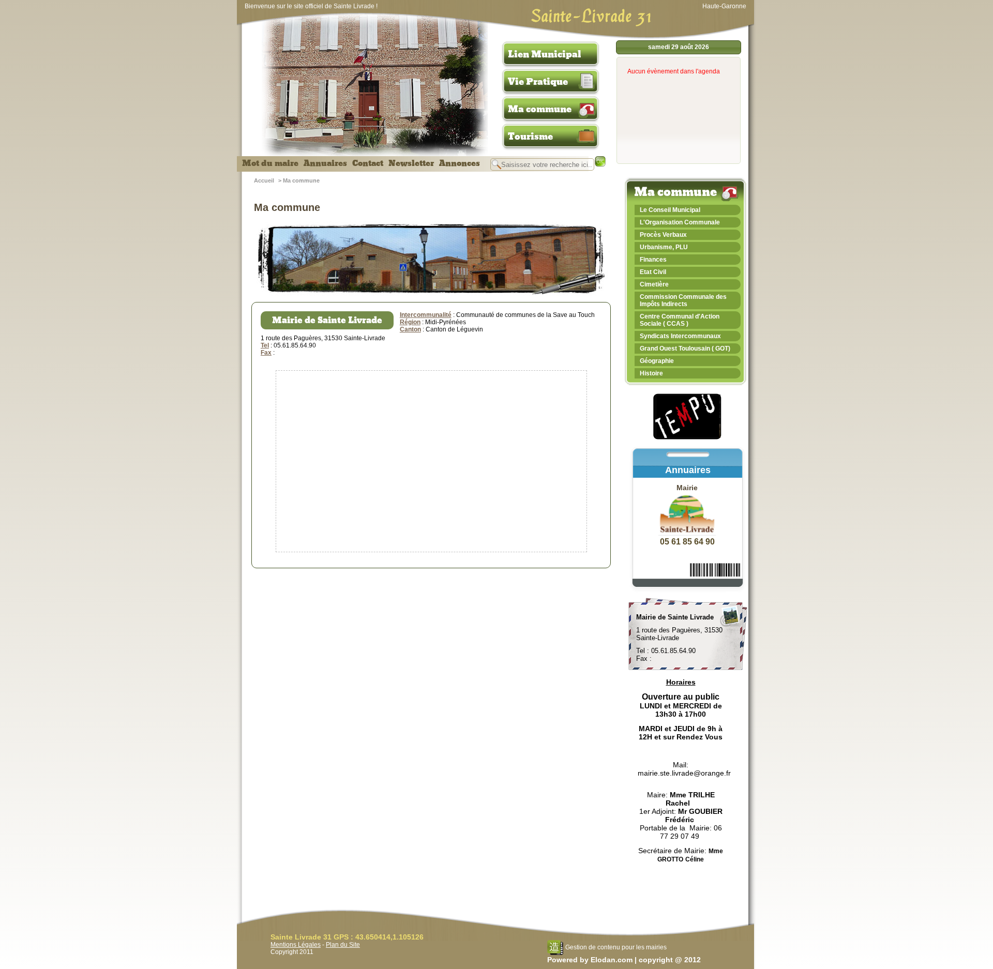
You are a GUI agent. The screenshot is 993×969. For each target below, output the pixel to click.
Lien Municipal (544, 54)
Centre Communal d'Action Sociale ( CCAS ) (679, 320)
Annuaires (325, 163)
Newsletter (411, 163)
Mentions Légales (295, 944)
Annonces (459, 163)
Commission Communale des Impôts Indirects (683, 300)
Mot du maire (270, 163)
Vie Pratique (538, 81)
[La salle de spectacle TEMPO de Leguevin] (688, 438)
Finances (653, 259)
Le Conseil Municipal (670, 210)
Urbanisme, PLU (664, 247)
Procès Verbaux (663, 234)
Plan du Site (343, 944)
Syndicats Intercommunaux (680, 336)
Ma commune (539, 109)
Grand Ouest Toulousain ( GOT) (685, 348)
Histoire (651, 373)
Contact (367, 163)
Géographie (657, 361)
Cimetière (654, 284)
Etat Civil (653, 272)
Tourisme (530, 136)
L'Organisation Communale (680, 222)
